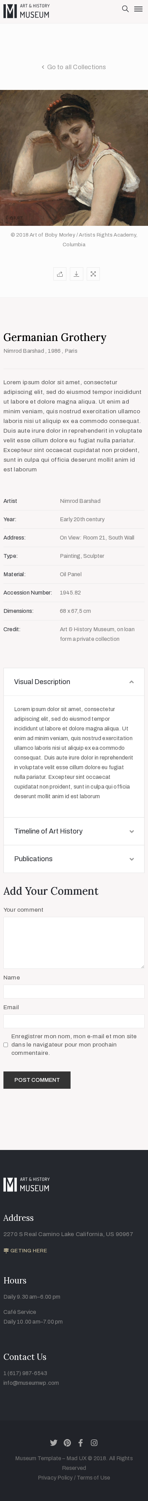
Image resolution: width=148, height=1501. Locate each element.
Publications (33, 859)
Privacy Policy (56, 1478)
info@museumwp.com (31, 1383)
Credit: (12, 629)
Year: (10, 519)
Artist (10, 501)
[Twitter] (53, 1443)
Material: (14, 574)
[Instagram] (94, 1443)
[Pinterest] (67, 1443)
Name (11, 977)
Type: (10, 556)
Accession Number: (27, 593)
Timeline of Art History (48, 831)
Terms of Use (93, 1478)
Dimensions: (18, 611)
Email (11, 1007)
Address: (14, 538)
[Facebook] (81, 1443)
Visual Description (42, 681)
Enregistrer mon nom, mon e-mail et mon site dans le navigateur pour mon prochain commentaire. (74, 1044)
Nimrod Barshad (23, 351)
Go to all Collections (76, 67)
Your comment (23, 909)
